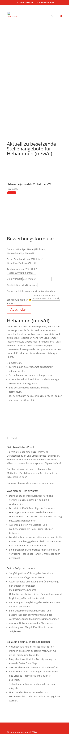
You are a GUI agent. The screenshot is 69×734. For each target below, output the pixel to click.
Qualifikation (14, 285)
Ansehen (11, 192)
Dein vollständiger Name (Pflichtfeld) (26, 249)
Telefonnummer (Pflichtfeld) (22, 269)
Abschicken (18, 309)
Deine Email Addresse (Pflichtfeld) (25, 259)
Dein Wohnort (14, 278)
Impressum (13, 724)
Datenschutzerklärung (19, 728)
